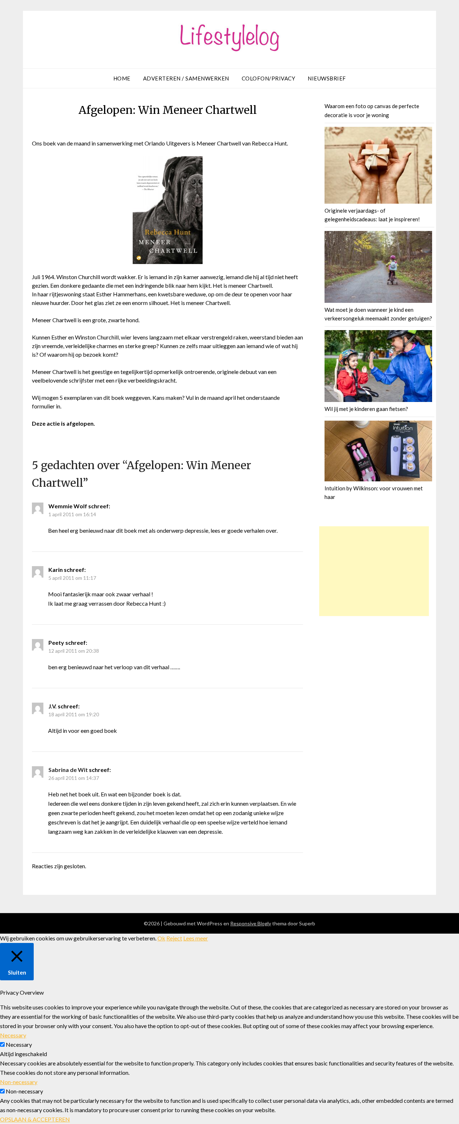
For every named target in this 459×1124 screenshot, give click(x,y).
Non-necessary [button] (18, 1081)
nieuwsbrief (327, 78)
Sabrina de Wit (68, 769)
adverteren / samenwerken (186, 78)
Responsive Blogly (250, 923)
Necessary (19, 1044)
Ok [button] (161, 938)
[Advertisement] (374, 571)
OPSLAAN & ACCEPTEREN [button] (35, 1119)
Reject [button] (174, 938)
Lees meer (195, 938)
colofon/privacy (268, 78)
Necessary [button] (13, 1035)
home (122, 78)
